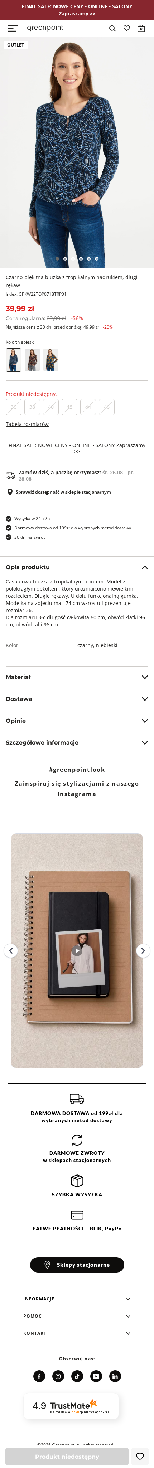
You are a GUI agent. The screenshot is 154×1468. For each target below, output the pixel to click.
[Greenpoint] (45, 28)
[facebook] (39, 1376)
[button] (77, 1299)
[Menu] (13, 28)
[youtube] (96, 1376)
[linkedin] (115, 1376)
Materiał (18, 677)
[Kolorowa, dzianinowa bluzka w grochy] (51, 360)
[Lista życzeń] (127, 28)
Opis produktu (28, 567)
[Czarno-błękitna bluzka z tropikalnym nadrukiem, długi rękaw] (77, 152)
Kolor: (20, 342)
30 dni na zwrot (29, 537)
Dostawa (19, 699)
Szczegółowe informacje (42, 742)
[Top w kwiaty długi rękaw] (32, 360)
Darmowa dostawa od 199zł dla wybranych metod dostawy (72, 528)
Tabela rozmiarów (27, 424)
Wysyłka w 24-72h (32, 518)
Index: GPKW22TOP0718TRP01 (36, 294)
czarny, (86, 645)
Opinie (16, 720)
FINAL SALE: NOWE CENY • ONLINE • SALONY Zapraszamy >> (77, 448)
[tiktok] (77, 1376)
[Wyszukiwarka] (112, 28)
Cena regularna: (44, 318)
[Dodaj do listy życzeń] (140, 1456)
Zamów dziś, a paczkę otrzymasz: (76, 475)
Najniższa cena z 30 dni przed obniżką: (59, 327)
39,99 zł (20, 308)
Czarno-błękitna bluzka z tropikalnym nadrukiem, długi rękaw (72, 281)
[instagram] (58, 1376)
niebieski (106, 645)
